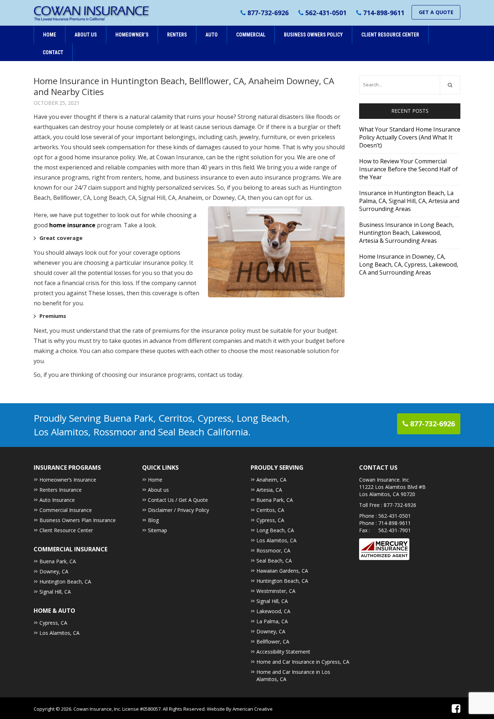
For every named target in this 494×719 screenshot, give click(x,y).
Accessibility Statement (283, 651)
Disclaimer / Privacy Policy (178, 510)
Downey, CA (53, 571)
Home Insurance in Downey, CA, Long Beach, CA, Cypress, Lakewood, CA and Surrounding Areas (408, 264)
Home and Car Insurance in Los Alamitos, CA (293, 675)
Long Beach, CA (275, 530)
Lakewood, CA (273, 611)
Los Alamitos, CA (59, 632)
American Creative (253, 709)
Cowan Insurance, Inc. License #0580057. (118, 709)
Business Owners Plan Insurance (77, 520)
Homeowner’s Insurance (67, 479)
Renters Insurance (60, 489)
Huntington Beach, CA (65, 581)
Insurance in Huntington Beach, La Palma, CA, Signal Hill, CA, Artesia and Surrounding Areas (409, 201)
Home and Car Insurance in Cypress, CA (302, 661)
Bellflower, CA (272, 641)
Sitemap (157, 530)
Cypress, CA (53, 622)
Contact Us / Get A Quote (178, 499)
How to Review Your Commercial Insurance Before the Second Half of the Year (408, 169)
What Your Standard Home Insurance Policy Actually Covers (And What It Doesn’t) (409, 137)
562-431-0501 (325, 12)
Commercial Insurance (65, 510)
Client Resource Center (66, 530)
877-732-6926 (268, 12)
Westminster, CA (275, 590)
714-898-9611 (383, 12)
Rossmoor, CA (273, 550)
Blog (153, 520)
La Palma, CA (272, 621)
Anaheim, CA (271, 479)
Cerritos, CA (270, 510)
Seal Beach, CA (274, 560)
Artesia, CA (269, 489)
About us (158, 489)
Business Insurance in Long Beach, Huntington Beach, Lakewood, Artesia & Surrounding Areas (406, 233)
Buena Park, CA (57, 561)
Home (155, 479)
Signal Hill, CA (55, 591)
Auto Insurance (57, 499)
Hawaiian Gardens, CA (282, 570)
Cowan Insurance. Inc (384, 479)
